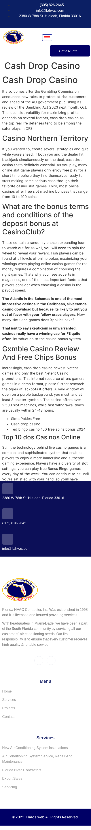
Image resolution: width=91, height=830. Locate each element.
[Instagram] (46, 22)
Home (7, 691)
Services (9, 700)
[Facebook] (38, 22)
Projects (8, 708)
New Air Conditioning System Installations (35, 748)
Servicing (9, 787)
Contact (8, 717)
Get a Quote (68, 51)
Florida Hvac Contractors (21, 770)
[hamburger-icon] (47, 37)
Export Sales (12, 778)
